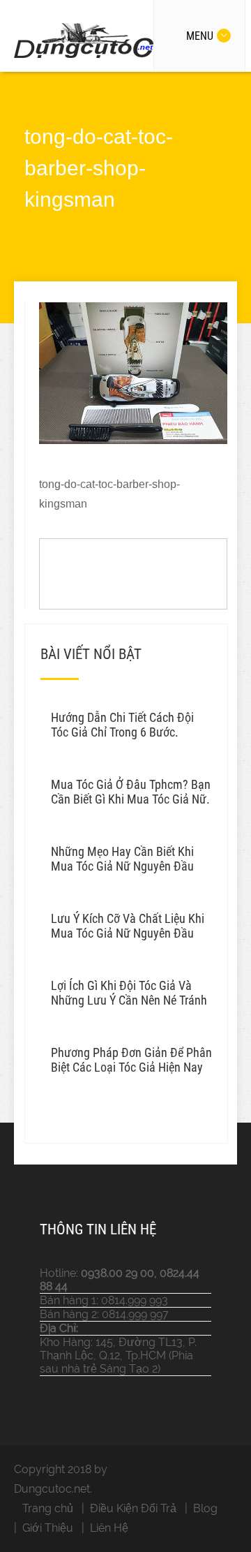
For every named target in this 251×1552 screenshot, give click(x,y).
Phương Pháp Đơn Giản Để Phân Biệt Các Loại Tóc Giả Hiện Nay (131, 1059)
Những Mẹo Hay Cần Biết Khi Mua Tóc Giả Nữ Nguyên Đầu (122, 858)
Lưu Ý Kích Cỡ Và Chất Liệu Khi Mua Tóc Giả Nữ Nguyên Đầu (127, 925)
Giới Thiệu (47, 1528)
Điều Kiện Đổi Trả (133, 1508)
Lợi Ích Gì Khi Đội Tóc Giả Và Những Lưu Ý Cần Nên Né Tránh (129, 992)
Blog (205, 1508)
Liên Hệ (109, 1528)
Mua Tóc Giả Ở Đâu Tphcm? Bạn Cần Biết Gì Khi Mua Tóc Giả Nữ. (131, 791)
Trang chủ (47, 1508)
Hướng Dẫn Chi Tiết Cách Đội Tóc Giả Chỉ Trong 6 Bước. (122, 724)
